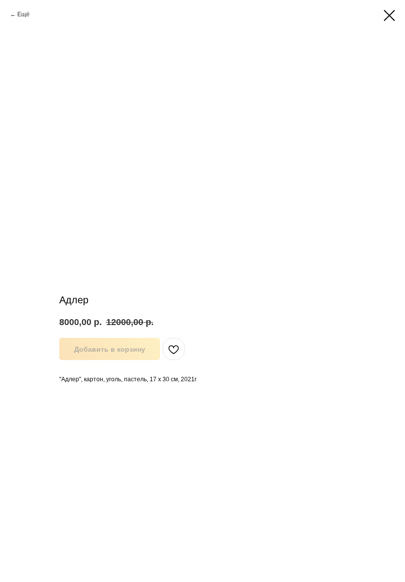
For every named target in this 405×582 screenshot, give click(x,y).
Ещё (23, 14)
